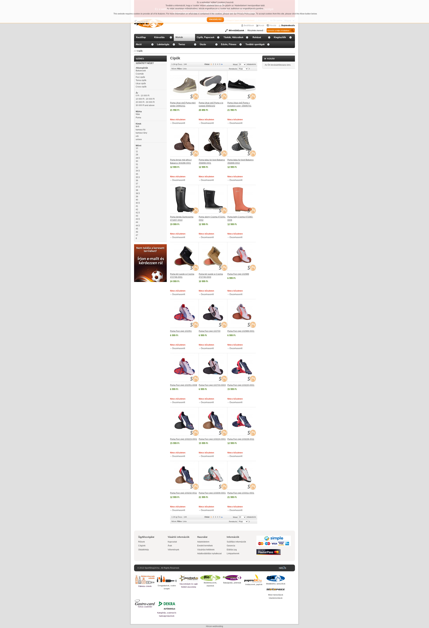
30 (137, 161)
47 (137, 235)
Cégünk (141, 545)
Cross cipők (141, 87)
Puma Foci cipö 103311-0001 (240, 493)
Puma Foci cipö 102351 (181, 331)
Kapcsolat (172, 542)
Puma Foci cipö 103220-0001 (240, 385)
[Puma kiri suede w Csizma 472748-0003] (213, 256)
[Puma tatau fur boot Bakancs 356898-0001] (213, 142)
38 (137, 190)
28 (137, 154)
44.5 (138, 225)
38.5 (138, 193)
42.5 (138, 213)
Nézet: (174, 69)
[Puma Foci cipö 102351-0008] (184, 367)
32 (137, 167)
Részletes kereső (255, 30)
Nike (138, 114)
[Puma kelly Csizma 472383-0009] (241, 199)
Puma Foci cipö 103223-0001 (183, 439)
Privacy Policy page (246, 14)
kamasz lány (141, 133)
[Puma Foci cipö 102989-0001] (241, 313)
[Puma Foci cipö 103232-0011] (184, 475)
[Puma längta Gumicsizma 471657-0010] (184, 199)
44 (137, 222)
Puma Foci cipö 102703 (209, 331)
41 (137, 206)
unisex (139, 139)
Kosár (261, 25)
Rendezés (233, 69)
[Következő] (222, 64)
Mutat (235, 64)
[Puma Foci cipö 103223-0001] (184, 421)
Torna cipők (141, 80)
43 (137, 216)
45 (137, 229)
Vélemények (173, 549)
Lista (185, 69)
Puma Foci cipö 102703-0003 (212, 385)
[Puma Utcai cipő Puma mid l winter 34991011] (184, 85)
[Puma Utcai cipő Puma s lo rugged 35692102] (213, 85)
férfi (137, 126)
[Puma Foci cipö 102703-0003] (213, 367)
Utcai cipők (141, 83)
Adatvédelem (203, 542)
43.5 (138, 219)
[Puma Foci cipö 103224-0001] (213, 421)
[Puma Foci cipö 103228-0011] (241, 421)
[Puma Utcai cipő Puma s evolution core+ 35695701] (241, 85)
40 (137, 200)
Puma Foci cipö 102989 (238, 274)
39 (137, 196)
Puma (138, 117)
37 (137, 183)
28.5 (138, 158)
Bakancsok (141, 70)
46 (137, 232)
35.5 (138, 177)
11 (137, 151)
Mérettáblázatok (236, 30)
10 (137, 148)
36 (137, 180)
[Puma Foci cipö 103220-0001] (241, 367)
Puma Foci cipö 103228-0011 (240, 439)
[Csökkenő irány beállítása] (249, 69)
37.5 (138, 187)
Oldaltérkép (143, 549)
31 (137, 164)
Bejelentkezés (288, 25)
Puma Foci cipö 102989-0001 (240, 331)
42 (137, 209)
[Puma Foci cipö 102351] (184, 313)
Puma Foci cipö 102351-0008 (183, 385)
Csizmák (140, 74)
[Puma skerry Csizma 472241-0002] (213, 199)
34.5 (138, 171)
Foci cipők (140, 77)
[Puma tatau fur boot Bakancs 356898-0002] (241, 142)
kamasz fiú (140, 129)
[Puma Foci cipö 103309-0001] (213, 475)
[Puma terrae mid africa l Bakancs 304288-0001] (184, 142)
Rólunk (141, 542)
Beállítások (249, 25)
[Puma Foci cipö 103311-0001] (241, 475)
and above (145, 105)
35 (137, 174)
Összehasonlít (178, 123)
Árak (170, 545)
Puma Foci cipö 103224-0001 (212, 439)
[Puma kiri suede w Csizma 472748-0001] (184, 256)
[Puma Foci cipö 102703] (213, 313)
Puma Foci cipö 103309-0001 (212, 493)
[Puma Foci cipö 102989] (241, 256)
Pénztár (272, 25)
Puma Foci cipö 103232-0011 (183, 493)
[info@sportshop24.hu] (150, 245)
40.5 (138, 203)
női (137, 136)
